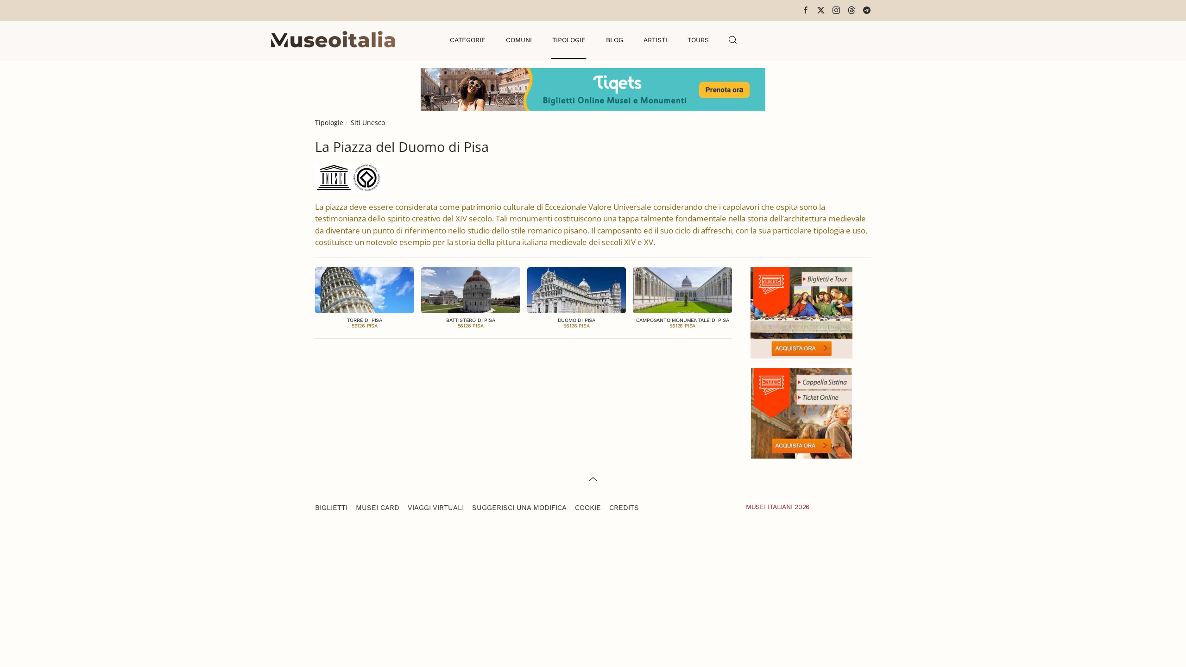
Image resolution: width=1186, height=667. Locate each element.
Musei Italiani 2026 (778, 506)
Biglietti (331, 507)
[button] (733, 39)
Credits (624, 507)
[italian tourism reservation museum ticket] (593, 89)
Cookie (588, 507)
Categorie (468, 40)
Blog (614, 40)
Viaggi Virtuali (436, 507)
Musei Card (377, 507)
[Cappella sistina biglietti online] (801, 412)
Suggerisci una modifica (519, 507)
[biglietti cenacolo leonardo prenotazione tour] (801, 312)
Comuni (519, 40)
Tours (698, 40)
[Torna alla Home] (333, 39)
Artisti (655, 40)
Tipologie (569, 40)
